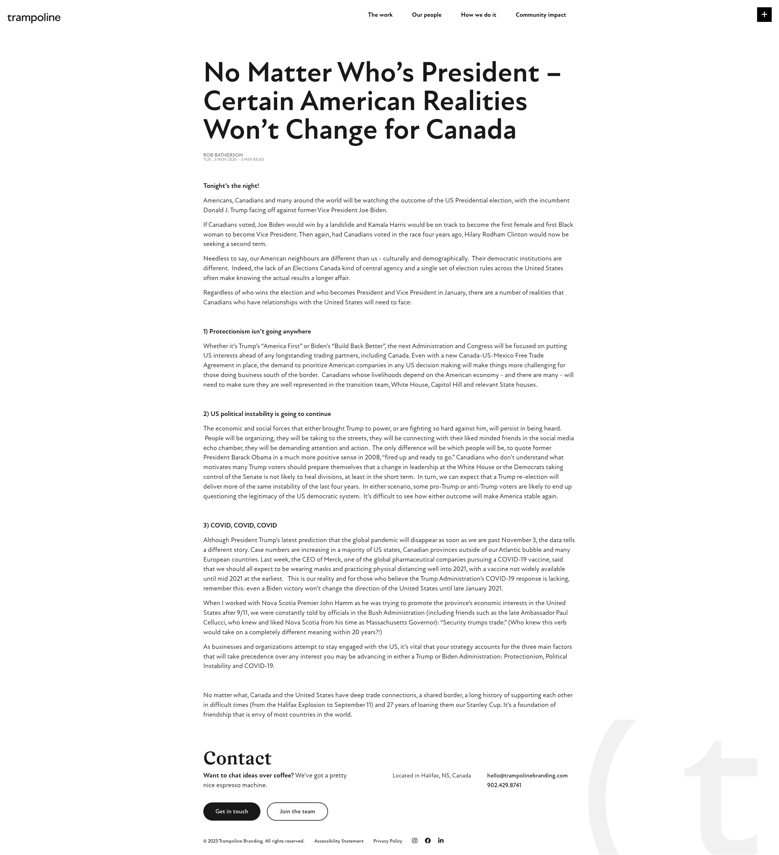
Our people (427, 15)
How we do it (478, 15)
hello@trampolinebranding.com (527, 775)
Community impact (541, 15)
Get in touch (231, 811)
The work (380, 15)
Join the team (297, 811)
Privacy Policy (387, 841)
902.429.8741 (504, 785)
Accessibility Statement (339, 841)
